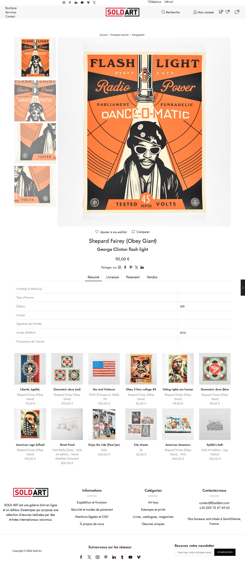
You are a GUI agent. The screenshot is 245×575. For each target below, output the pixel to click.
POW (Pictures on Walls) (104, 395)
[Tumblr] (122, 557)
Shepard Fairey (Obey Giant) (123, 241)
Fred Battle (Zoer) (63, 450)
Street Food (67, 445)
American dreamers (177, 445)
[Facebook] (70, 2)
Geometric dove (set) (67, 389)
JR (141, 450)
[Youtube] (82, 2)
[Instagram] (64, 2)
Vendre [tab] (152, 277)
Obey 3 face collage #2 (141, 389)
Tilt (105, 399)
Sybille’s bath (215, 445)
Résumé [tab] (93, 277)
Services (10, 12)
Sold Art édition (211, 450)
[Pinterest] (106, 557)
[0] (219, 12)
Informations (92, 490)
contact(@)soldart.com (214, 503)
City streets (141, 445)
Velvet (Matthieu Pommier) (67, 456)
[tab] (93, 277)
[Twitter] (94, 2)
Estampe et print (119, 34)
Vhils (183, 454)
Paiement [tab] (133, 277)
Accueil (103, 34)
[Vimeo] (88, 2)
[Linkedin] (76, 2)
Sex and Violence (104, 389)
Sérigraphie (138, 34)
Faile (104, 450)
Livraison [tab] (112, 277)
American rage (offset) (30, 445)
